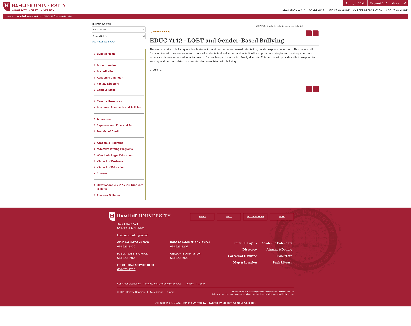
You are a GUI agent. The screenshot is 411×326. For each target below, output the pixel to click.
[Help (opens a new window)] (316, 33)
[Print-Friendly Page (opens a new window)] (309, 33)
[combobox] (287, 26)
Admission (104, 119)
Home (9, 16)
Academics (316, 10)
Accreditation (105, 71)
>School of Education (110, 167)
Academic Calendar (109, 77)
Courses (102, 173)
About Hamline (397, 10)
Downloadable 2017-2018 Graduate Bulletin (120, 187)
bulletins (164, 303)
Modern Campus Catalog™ (239, 303)
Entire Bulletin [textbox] (100, 29)
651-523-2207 (179, 246)
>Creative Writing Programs (115, 149)
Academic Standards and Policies (119, 107)
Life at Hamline (339, 10)
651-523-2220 (126, 269)
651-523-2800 (126, 246)
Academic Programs (110, 143)
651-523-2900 (179, 258)
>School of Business (110, 161)
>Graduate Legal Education (114, 155)
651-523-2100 (126, 258)
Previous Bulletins (108, 195)
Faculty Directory (108, 84)
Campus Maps (106, 90)
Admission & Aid (294, 10)
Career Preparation (368, 10)
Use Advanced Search (103, 41)
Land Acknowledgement (132, 235)
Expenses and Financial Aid (115, 125)
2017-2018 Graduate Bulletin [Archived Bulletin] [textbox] (279, 26)
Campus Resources (109, 101)
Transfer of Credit (108, 131)
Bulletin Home (106, 54)
